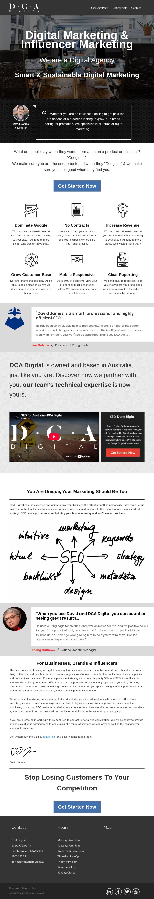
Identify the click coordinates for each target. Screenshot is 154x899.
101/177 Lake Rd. (21, 845)
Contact (136, 7)
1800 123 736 (19, 856)
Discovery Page (99, 7)
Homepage (14, 888)
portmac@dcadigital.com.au (27, 861)
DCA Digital (23, 893)
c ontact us (49, 736)
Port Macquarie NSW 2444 (27, 851)
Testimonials (119, 7)
